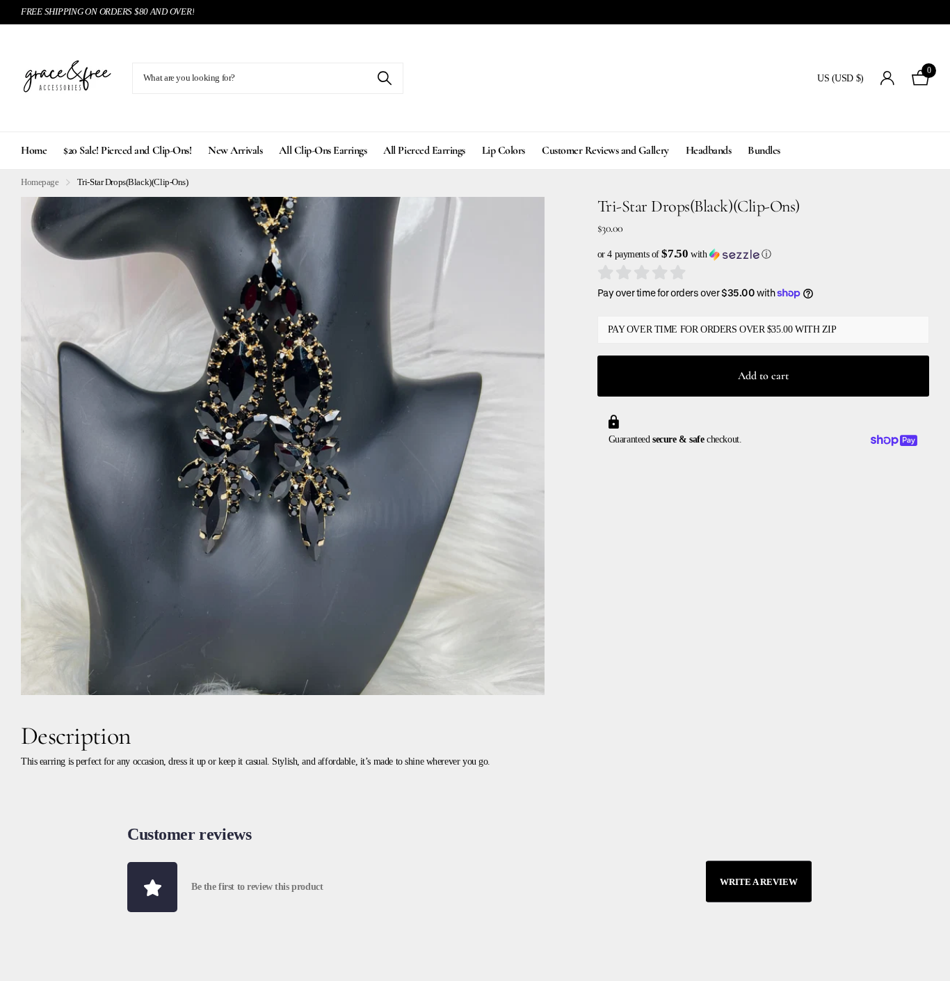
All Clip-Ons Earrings (323, 150)
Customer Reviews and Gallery (605, 150)
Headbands (709, 150)
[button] (763, 254)
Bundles (764, 150)
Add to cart (763, 376)
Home (34, 150)
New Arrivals (235, 150)
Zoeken (384, 78)
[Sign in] (887, 78)
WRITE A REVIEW (759, 881)
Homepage (40, 182)
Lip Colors (503, 150)
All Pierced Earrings (424, 150)
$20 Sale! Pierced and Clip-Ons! (127, 150)
